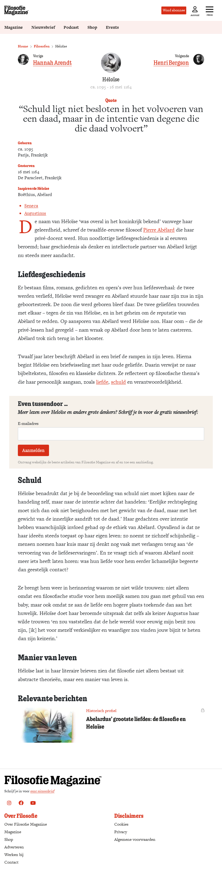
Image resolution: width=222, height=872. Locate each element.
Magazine (13, 27)
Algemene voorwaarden (134, 839)
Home (23, 46)
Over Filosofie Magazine (25, 824)
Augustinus (35, 213)
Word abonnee (174, 10)
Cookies (121, 824)
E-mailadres (28, 423)
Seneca (31, 206)
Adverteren (14, 847)
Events (112, 27)
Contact (11, 862)
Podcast (71, 27)
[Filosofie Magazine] (16, 10)
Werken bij (14, 854)
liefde (102, 382)
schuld (118, 382)
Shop (92, 27)
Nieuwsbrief (43, 27)
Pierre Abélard (159, 229)
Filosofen (42, 46)
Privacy (120, 832)
